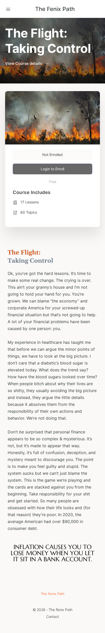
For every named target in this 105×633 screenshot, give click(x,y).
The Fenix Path (55, 9)
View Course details (24, 63)
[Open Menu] (8, 8)
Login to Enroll (52, 169)
